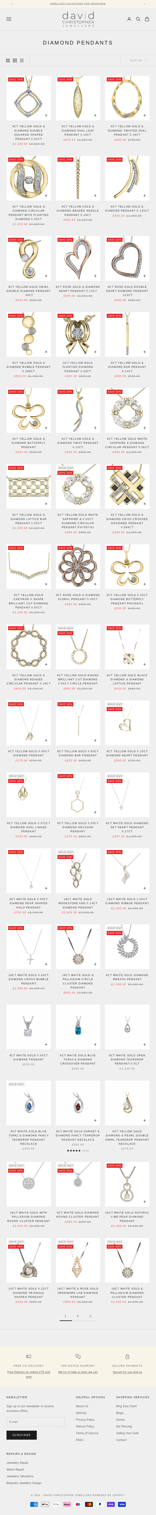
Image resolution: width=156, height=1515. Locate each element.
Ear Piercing (124, 1426)
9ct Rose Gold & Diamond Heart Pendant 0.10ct (78, 289)
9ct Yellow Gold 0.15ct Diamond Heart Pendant (127, 753)
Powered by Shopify (109, 1495)
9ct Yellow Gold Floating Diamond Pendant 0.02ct (78, 367)
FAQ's (79, 1439)
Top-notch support (78, 1365)
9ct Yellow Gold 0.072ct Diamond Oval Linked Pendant (28, 827)
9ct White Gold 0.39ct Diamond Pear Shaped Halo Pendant (29, 903)
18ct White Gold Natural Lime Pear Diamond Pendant (127, 1217)
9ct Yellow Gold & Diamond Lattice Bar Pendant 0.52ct (29, 519)
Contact (121, 1439)
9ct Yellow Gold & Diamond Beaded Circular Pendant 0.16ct (29, 679)
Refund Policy (85, 1426)
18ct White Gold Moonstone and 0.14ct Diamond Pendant (78, 903)
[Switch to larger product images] (8, 60)
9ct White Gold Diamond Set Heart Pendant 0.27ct (127, 827)
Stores (120, 1419)
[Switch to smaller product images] (15, 60)
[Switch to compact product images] (22, 60)
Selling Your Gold (127, 1433)
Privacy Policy (85, 1419)
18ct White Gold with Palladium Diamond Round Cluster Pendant (28, 1217)
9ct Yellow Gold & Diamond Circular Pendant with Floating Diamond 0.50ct (29, 213)
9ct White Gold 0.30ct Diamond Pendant (29, 1057)
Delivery (81, 1413)
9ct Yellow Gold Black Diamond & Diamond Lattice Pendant (127, 679)
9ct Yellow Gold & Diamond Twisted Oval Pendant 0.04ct (127, 130)
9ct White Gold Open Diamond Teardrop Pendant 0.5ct (127, 1059)
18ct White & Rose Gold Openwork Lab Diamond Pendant (78, 1293)
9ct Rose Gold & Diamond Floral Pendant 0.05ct (78, 597)
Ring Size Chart (126, 1406)
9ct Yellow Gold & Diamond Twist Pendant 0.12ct (78, 443)
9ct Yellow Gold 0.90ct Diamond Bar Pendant (78, 753)
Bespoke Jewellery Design (23, 1483)
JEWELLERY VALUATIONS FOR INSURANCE (78, 3)
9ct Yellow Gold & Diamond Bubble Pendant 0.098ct (29, 367)
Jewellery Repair (17, 1462)
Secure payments (127, 1365)
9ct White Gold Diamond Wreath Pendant (127, 977)
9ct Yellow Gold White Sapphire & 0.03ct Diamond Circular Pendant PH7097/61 (78, 521)
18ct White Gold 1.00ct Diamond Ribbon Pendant (127, 901)
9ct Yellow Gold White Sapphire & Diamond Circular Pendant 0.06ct (127, 443)
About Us (82, 1406)
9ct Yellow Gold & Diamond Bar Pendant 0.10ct (127, 367)
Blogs (120, 1413)
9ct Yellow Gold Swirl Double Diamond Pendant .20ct (28, 291)
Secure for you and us (127, 1372)
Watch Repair (15, 1469)
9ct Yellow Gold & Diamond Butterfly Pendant (29, 443)
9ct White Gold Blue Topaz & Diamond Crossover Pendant (78, 1059)
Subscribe (21, 1435)
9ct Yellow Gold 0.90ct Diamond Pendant (29, 753)
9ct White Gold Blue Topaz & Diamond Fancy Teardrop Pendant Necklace (29, 1137)
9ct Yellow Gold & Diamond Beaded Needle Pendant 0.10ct (78, 210)
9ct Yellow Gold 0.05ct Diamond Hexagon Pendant (78, 827)
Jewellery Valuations (19, 1476)
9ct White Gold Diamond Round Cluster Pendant (77, 1214)
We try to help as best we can (78, 1372)
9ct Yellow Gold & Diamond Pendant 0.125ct (127, 208)
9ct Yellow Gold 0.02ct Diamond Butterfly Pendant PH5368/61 (127, 599)
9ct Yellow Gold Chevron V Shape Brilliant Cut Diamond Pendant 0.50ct (28, 601)
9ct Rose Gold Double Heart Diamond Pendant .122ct (127, 291)
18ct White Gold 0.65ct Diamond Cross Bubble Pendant (29, 979)
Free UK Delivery (29, 1365)
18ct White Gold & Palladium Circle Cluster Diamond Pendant (78, 981)
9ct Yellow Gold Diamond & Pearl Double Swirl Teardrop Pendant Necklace (127, 1137)
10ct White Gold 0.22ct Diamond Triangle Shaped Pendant (29, 1293)
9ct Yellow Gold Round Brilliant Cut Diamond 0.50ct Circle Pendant (78, 679)
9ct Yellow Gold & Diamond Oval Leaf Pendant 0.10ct (78, 130)
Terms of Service (87, 1433)
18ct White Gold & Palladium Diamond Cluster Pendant (127, 1293)
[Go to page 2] (90, 1316)
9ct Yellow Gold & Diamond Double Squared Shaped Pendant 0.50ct (28, 132)
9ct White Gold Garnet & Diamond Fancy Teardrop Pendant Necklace (78, 1135)
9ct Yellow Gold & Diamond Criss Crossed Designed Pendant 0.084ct (127, 521)
